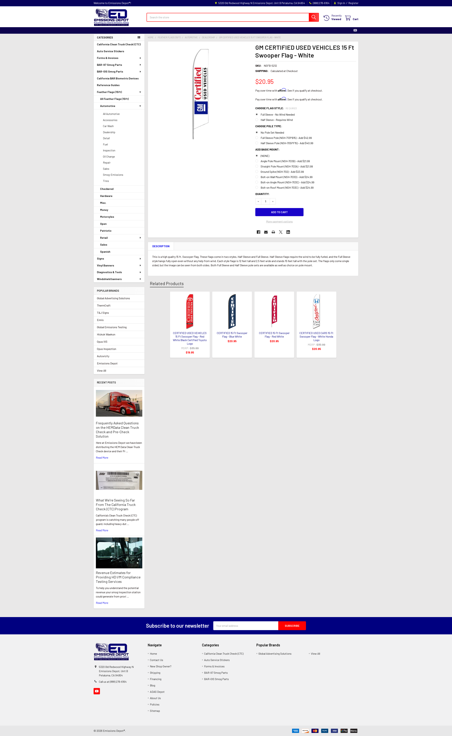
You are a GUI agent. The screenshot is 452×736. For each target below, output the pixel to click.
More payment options (279, 221)
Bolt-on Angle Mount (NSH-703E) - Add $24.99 (287, 182)
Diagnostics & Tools (109, 272)
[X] (281, 232)
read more (102, 457)
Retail (104, 237)
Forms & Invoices (107, 57)
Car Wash (108, 126)
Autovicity (103, 356)
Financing (155, 679)
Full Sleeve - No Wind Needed (278, 114)
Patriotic (105, 230)
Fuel (105, 144)
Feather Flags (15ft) (109, 92)
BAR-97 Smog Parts (109, 64)
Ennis (100, 320)
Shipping (155, 672)
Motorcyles (107, 216)
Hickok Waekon (106, 334)
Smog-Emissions (113, 174)
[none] (200, 94)
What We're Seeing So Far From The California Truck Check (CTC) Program (116, 504)
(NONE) (265, 155)
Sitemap (155, 710)
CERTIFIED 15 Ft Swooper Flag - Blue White (232, 334)
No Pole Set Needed (272, 132)
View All (101, 370)
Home (153, 653)
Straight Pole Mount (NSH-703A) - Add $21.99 (287, 166)
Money (104, 209)
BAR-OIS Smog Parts (110, 71)
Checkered (107, 188)
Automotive (107, 105)
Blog (152, 685)
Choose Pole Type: (268, 126)
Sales (106, 168)
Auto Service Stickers (110, 51)
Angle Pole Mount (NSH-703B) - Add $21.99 (285, 161)
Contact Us (156, 660)
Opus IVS (102, 341)
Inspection (109, 150)
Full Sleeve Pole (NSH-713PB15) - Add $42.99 (286, 137)
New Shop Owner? (160, 666)
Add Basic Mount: (267, 149)
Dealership (109, 132)
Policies (154, 704)
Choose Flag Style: (276, 108)
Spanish (105, 251)
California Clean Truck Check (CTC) (119, 44)
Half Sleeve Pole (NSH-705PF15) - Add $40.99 (287, 143)
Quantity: (262, 194)
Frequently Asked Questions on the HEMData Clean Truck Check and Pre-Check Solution (117, 429)
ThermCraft (104, 305)
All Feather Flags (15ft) (114, 98)
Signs (100, 258)
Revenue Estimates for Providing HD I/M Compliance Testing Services (118, 577)
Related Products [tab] (167, 283)
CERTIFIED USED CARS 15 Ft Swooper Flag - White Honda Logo (316, 336)
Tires (106, 180)
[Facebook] (258, 232)
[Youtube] (355, 30)
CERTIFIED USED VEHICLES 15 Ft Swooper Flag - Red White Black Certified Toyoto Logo (190, 338)
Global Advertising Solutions (113, 298)
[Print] (273, 232)
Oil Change (109, 156)
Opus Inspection (106, 348)
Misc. (103, 202)
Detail (106, 138)
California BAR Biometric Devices (118, 78)
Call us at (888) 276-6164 (113, 681)
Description (161, 246)
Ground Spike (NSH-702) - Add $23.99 (282, 171)
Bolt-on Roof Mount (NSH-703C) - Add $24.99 (287, 187)
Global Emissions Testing (112, 327)
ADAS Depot (157, 691)
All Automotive (111, 113)
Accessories (110, 120)
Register (353, 3)
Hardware (106, 195)
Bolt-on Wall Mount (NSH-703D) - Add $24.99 (287, 177)
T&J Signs (103, 312)
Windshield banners (109, 279)
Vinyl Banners (105, 265)
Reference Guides (108, 85)
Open (103, 223)
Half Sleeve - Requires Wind (277, 119)
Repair (107, 162)
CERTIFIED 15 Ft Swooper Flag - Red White (274, 334)
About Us (155, 698)
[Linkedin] (288, 232)
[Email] (266, 232)
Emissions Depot (107, 363)
